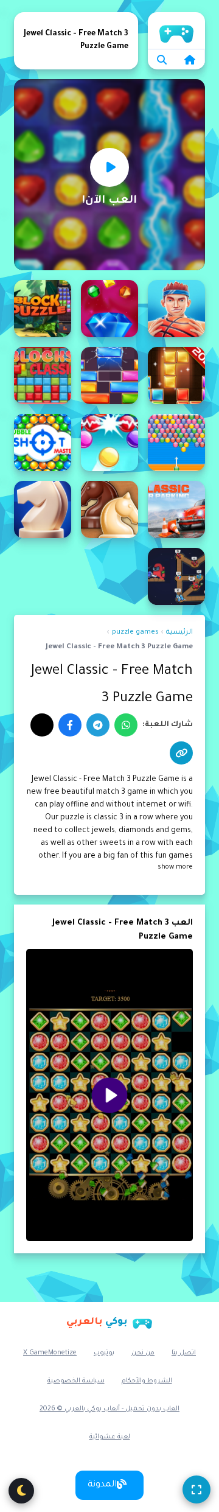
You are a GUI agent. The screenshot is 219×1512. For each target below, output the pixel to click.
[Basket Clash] (176, 308)
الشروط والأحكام (147, 1381)
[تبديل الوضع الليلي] (21, 1490)
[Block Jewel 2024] (42, 308)
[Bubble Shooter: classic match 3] (42, 442)
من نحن (143, 1353)
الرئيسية (176, 30)
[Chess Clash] (42, 509)
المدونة (102, 1485)
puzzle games (135, 633)
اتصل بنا (184, 1353)
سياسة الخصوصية (76, 1381)
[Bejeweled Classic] (109, 308)
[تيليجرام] (97, 725)
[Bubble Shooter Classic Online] (109, 442)
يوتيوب (104, 1353)
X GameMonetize (50, 1353)
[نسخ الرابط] (181, 753)
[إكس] (42, 725)
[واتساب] (125, 725)
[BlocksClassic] (42, 375)
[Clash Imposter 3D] (176, 576)
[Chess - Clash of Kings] (109, 509)
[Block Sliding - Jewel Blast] (109, 375)
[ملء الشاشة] (196, 1489)
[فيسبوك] (70, 725)
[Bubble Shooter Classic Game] (176, 442)
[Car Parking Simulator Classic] (176, 509)
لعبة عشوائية (109, 1437)
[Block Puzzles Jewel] (176, 375)
